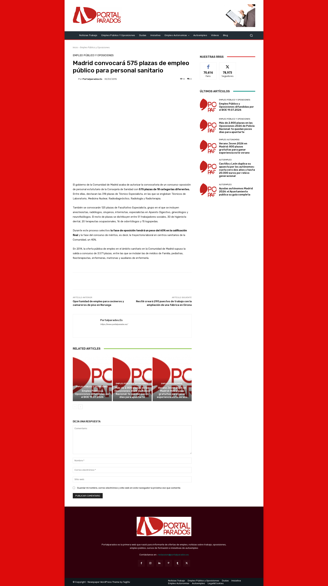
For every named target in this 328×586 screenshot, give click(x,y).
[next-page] (80, 407)
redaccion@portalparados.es (173, 554)
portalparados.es (92, 79)
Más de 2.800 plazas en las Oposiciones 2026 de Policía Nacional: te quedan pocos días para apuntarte (132, 392)
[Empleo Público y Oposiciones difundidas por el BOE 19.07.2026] (92, 377)
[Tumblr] (177, 563)
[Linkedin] (159, 563)
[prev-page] (75, 407)
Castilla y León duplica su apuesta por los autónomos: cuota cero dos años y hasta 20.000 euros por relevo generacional (237, 170)
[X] (186, 563)
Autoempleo (225, 160)
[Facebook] (141, 563)
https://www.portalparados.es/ (114, 324)
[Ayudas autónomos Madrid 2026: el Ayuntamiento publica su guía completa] (208, 190)
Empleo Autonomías (171, 384)
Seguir (227, 65)
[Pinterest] (168, 563)
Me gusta (208, 65)
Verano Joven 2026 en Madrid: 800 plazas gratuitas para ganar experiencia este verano (172, 392)
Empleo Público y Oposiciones (95, 47)
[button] (251, 35)
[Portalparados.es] (97, 15)
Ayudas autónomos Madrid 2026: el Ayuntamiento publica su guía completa (236, 191)
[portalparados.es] (75, 79)
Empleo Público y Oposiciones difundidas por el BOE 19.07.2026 (92, 394)
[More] (250, 281)
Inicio (75, 47)
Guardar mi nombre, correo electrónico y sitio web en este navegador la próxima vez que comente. (129, 488)
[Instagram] (150, 563)
